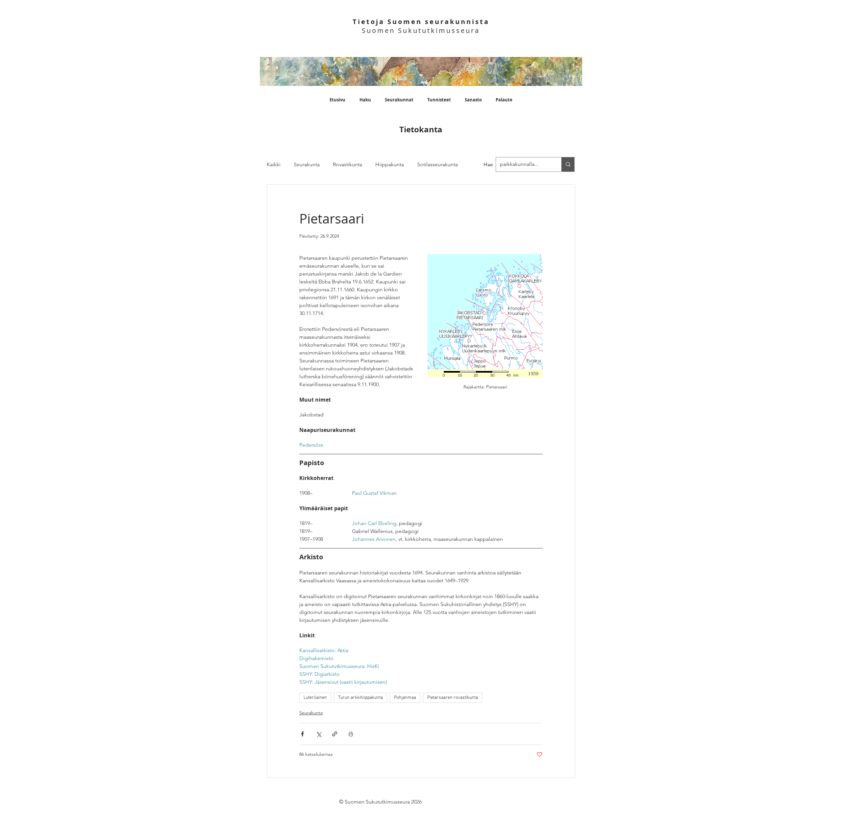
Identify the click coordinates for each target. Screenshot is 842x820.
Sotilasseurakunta (437, 164)
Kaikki (274, 164)
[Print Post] (351, 734)
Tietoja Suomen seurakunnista (421, 21)
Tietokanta (420, 129)
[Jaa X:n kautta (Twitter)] (318, 734)
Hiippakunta (389, 164)
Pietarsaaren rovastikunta (452, 698)
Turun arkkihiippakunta (360, 698)
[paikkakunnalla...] (567, 164)
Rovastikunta (347, 164)
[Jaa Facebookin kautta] (302, 734)
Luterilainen (315, 698)
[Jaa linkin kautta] (335, 734)
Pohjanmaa (405, 698)
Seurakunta (307, 164)
